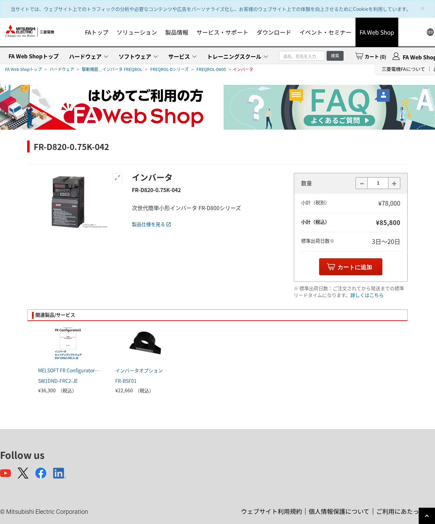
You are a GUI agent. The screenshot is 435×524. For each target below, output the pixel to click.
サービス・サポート (222, 32)
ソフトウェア (135, 56)
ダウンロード (274, 32)
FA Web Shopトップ (33, 56)
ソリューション (137, 32)
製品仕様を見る (148, 224)
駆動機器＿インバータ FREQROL (112, 69)
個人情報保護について (339, 511)
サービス (179, 56)
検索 (335, 55)
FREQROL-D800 (211, 69)
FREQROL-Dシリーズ (169, 69)
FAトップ (96, 32)
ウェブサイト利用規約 (271, 511)
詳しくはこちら (367, 295)
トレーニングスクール (234, 56)
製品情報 (176, 32)
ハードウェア (85, 56)
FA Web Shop (377, 32)
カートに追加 (354, 267)
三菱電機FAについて (403, 69)
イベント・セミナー (325, 32)
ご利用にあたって (400, 511)
